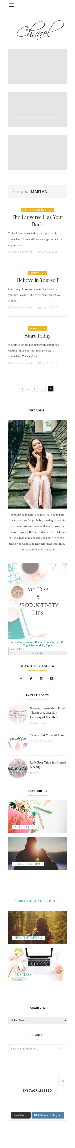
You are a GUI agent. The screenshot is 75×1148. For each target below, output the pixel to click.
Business (34, 772)
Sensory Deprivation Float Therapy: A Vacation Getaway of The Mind (47, 712)
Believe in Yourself (37, 280)
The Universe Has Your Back (37, 221)
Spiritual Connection (37, 209)
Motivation (38, 272)
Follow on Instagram (49, 1115)
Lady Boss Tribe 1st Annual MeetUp (48, 764)
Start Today (38, 336)
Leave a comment (22, 251)
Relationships (28, 864)
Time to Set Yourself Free (47, 735)
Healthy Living (38, 723)
